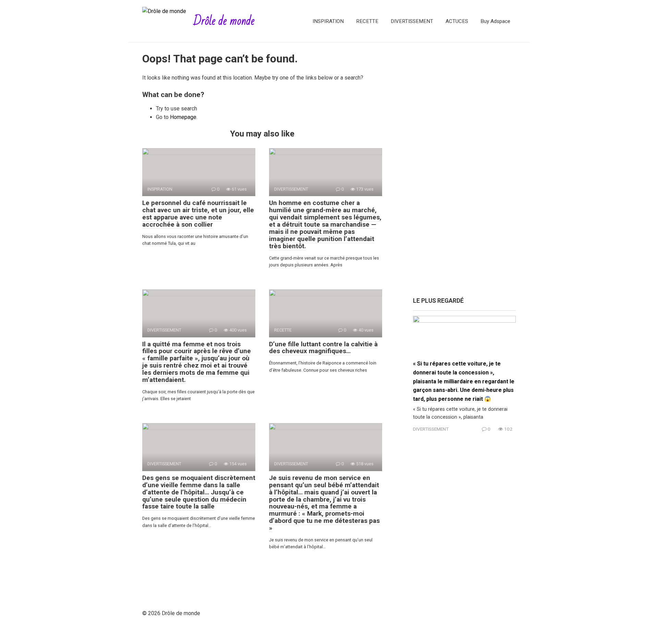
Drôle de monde (224, 21)
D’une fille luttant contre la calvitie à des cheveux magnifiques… (323, 347)
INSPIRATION (328, 21)
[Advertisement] (464, 173)
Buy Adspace (495, 21)
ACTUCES (457, 21)
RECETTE (367, 21)
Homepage (183, 117)
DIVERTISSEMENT (412, 21)
